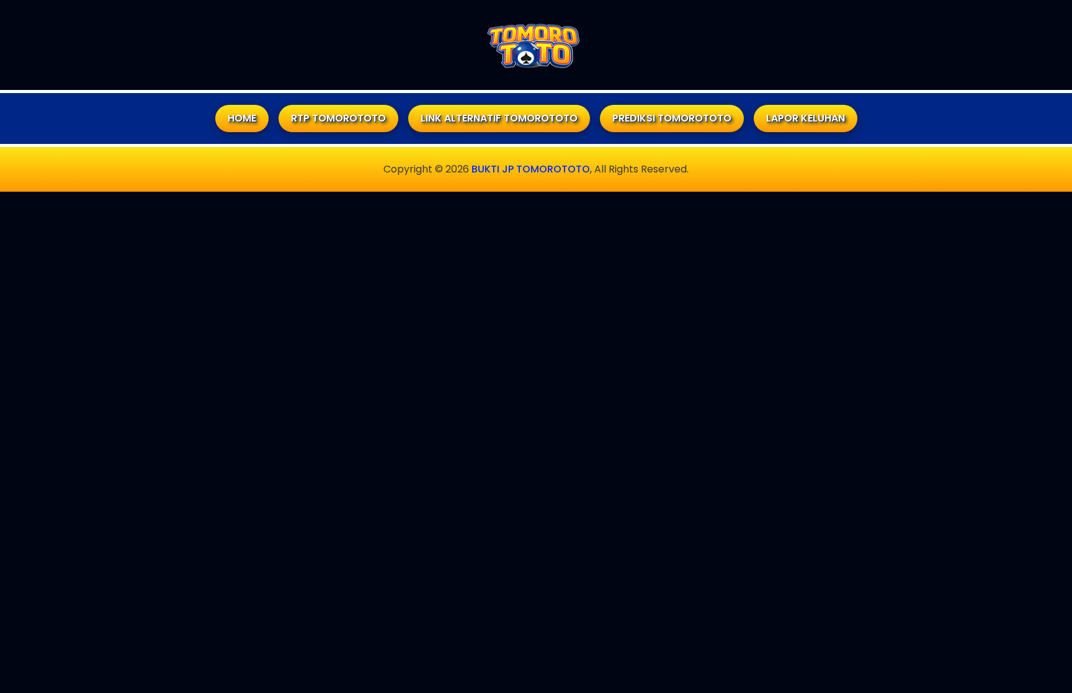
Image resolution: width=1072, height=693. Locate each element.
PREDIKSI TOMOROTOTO (671, 118)
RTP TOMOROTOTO (338, 118)
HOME (242, 118)
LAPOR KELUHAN (805, 118)
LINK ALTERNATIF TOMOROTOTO (499, 118)
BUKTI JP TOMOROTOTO (530, 169)
